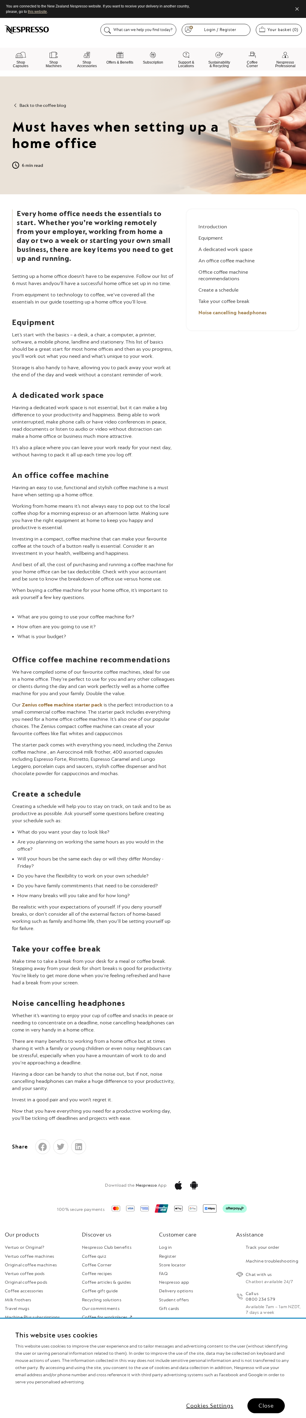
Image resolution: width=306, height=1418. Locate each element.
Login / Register (220, 29)
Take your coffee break (224, 301)
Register (167, 1256)
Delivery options (176, 1291)
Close (266, 1405)
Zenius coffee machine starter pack (62, 705)
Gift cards (169, 1308)
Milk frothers (18, 1300)
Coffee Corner (96, 1265)
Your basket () (284, 29)
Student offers (174, 1300)
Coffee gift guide (100, 1291)
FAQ (163, 1274)
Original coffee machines (31, 1265)
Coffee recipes (97, 1274)
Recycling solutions (101, 1300)
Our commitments (101, 1308)
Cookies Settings (209, 1405)
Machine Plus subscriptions (32, 1317)
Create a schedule (218, 290)
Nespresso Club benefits (106, 1247)
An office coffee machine (226, 261)
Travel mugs (17, 1308)
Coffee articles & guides (106, 1282)
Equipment (210, 238)
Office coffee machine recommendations (223, 275)
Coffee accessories (24, 1291)
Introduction (212, 227)
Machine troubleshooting (272, 1261)
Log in (165, 1247)
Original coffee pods (26, 1282)
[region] (153, 1368)
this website (37, 12)
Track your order (262, 1247)
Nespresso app (174, 1282)
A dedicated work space (225, 249)
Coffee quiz (94, 1256)
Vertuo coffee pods (25, 1274)
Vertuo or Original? (24, 1247)
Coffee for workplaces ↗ (107, 1317)
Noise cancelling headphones (232, 313)
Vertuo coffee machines (29, 1256)
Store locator (172, 1265)
